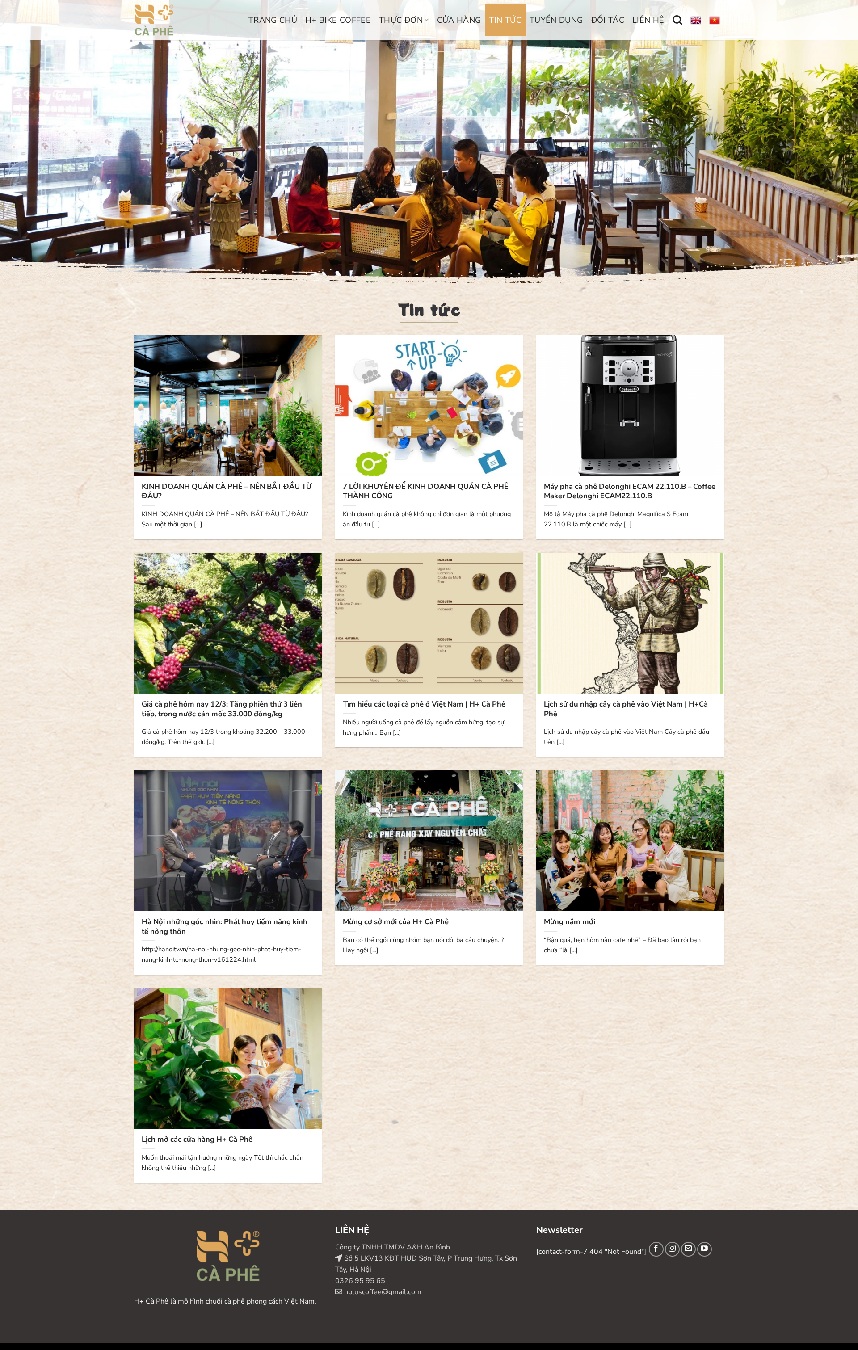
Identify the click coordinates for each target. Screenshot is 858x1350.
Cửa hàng (459, 20)
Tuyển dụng (556, 20)
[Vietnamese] (714, 20)
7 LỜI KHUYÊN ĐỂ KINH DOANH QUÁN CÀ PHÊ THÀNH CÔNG (426, 491)
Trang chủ (272, 20)
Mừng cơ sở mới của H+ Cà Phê (396, 922)
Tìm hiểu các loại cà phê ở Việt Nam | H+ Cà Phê (424, 704)
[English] (695, 20)
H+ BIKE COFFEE (338, 20)
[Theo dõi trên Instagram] (672, 1249)
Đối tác (608, 20)
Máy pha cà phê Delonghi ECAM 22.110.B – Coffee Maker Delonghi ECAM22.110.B (629, 491)
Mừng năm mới (569, 922)
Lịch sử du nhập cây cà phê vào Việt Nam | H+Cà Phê (626, 709)
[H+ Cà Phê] (179, 20)
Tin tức (505, 20)
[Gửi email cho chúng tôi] (688, 1249)
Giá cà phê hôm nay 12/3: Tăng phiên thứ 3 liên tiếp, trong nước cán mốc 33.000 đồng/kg (222, 709)
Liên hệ (648, 20)
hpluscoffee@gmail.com (381, 1292)
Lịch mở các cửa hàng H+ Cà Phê (197, 1139)
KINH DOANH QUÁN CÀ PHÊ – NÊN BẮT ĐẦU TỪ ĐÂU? (226, 491)
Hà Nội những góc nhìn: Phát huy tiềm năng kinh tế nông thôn (224, 926)
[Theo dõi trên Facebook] (656, 1249)
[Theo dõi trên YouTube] (704, 1249)
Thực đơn (401, 20)
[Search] (677, 20)
